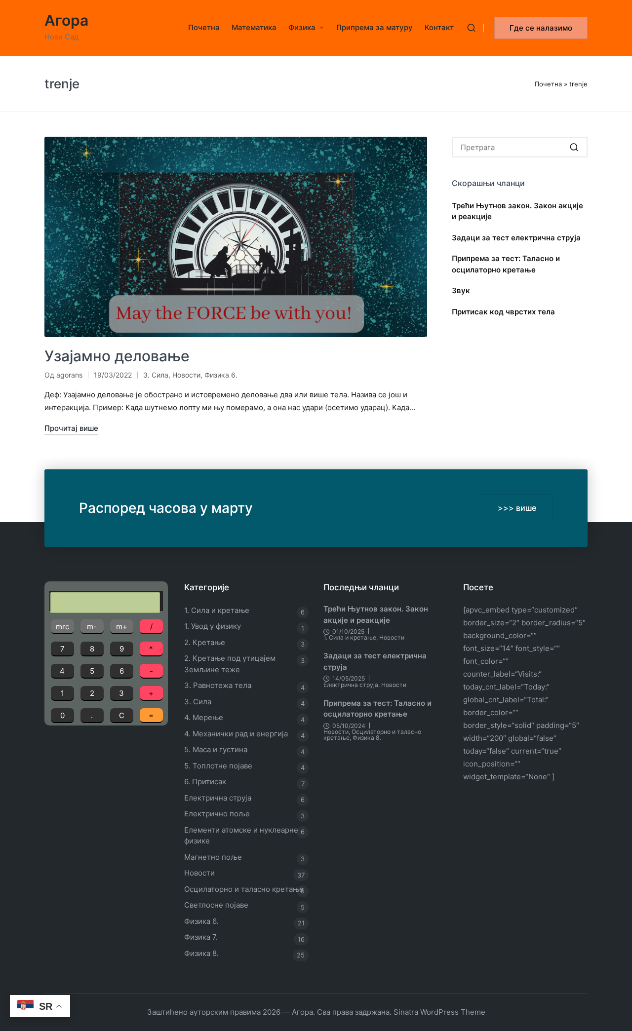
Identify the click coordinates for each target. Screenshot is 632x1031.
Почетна (548, 84)
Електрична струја (217, 797)
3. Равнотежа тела (217, 685)
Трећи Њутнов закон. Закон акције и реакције (517, 211)
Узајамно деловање (117, 356)
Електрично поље (217, 813)
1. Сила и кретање (216, 610)
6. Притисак (205, 781)
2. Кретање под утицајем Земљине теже (230, 663)
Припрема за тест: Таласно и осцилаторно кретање (506, 264)
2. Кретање (204, 642)
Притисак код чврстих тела (503, 311)
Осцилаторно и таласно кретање (244, 889)
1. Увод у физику (212, 626)
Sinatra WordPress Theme (439, 1012)
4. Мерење (203, 717)
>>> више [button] (517, 508)
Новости (186, 375)
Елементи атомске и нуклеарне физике (241, 835)
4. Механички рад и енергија (236, 733)
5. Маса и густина (215, 749)
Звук (461, 290)
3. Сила (155, 375)
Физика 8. (201, 953)
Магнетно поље (213, 857)
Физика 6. (220, 375)
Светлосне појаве (216, 905)
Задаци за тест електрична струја (516, 237)
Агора (66, 20)
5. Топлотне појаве (218, 765)
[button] (541, 28)
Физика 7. (201, 937)
